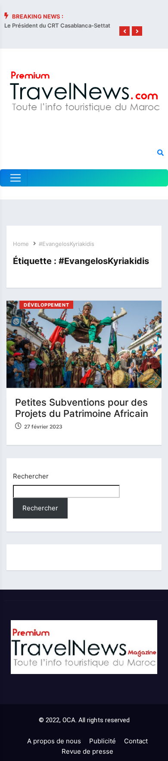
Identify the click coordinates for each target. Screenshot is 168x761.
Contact (136, 741)
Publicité (102, 741)
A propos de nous (54, 741)
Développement (46, 305)
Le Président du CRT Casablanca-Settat (57, 25)
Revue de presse (87, 751)
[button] (124, 31)
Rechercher (31, 476)
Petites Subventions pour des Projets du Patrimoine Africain (81, 408)
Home (21, 243)
